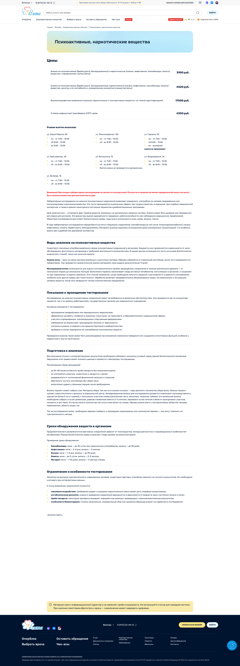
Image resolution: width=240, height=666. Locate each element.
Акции (128, 19)
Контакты (174, 644)
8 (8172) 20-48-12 (44, 3)
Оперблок (26, 19)
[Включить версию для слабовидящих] (200, 2)
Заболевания (124, 643)
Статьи (96, 644)
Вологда (26, 3)
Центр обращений (178, 641)
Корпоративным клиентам (49, 19)
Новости (148, 641)
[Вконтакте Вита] (212, 3)
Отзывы (173, 638)
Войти (212, 13)
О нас (95, 638)
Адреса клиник (175, 19)
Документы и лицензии (103, 641)
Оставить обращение (96, 19)
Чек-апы (116, 19)
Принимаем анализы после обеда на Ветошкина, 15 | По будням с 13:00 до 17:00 (110, 3)
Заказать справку (179, 3)
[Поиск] (197, 12)
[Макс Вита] (207, 3)
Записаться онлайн (192, 625)
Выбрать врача (74, 19)
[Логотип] (31, 11)
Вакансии (149, 644)
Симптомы (149, 638)
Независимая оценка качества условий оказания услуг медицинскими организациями (52, 656)
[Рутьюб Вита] (217, 3)
